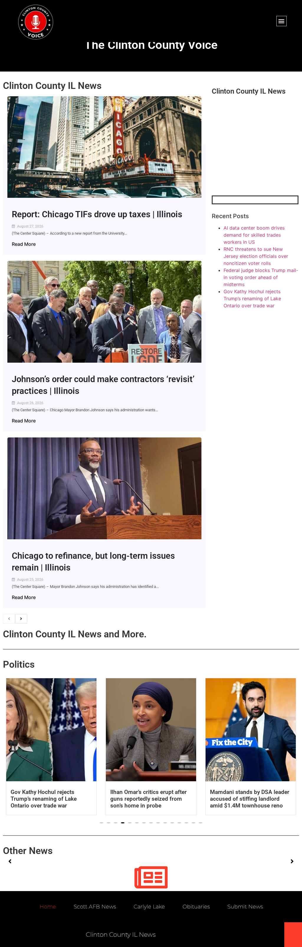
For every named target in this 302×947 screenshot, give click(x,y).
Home (48, 906)
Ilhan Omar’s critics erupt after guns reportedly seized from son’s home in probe (148, 799)
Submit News (245, 906)
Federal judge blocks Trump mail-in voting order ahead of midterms (261, 277)
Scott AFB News (95, 906)
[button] (281, 21)
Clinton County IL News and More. (75, 634)
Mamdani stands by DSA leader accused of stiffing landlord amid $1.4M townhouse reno (249, 799)
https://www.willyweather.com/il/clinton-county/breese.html (256, 165)
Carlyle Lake (149, 906)
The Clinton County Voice (151, 45)
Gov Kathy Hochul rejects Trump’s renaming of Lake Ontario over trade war (252, 298)
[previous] (9, 618)
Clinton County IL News (52, 85)
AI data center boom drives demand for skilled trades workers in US (254, 235)
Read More (24, 244)
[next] (21, 618)
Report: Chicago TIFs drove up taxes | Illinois (97, 214)
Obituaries (196, 906)
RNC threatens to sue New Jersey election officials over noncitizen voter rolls (256, 256)
